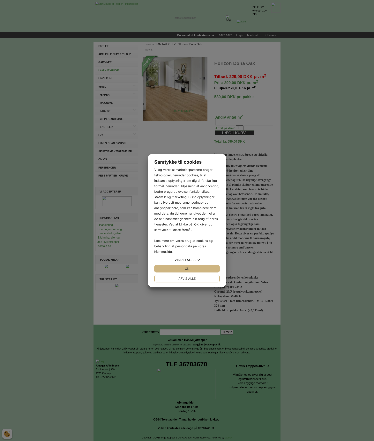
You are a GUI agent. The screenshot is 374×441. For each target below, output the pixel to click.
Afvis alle (187, 278)
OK (187, 269)
